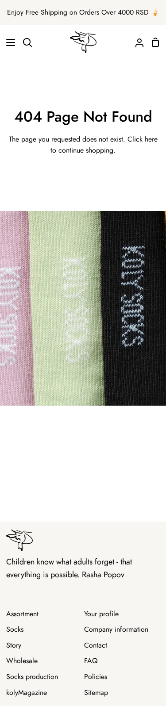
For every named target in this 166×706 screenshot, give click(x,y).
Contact (95, 645)
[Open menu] (8, 42)
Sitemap (96, 692)
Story (13, 645)
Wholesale (22, 661)
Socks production (32, 676)
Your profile (101, 614)
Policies (95, 676)
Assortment (22, 614)
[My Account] (136, 42)
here (151, 139)
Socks (14, 629)
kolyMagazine (26, 692)
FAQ (91, 661)
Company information (116, 629)
